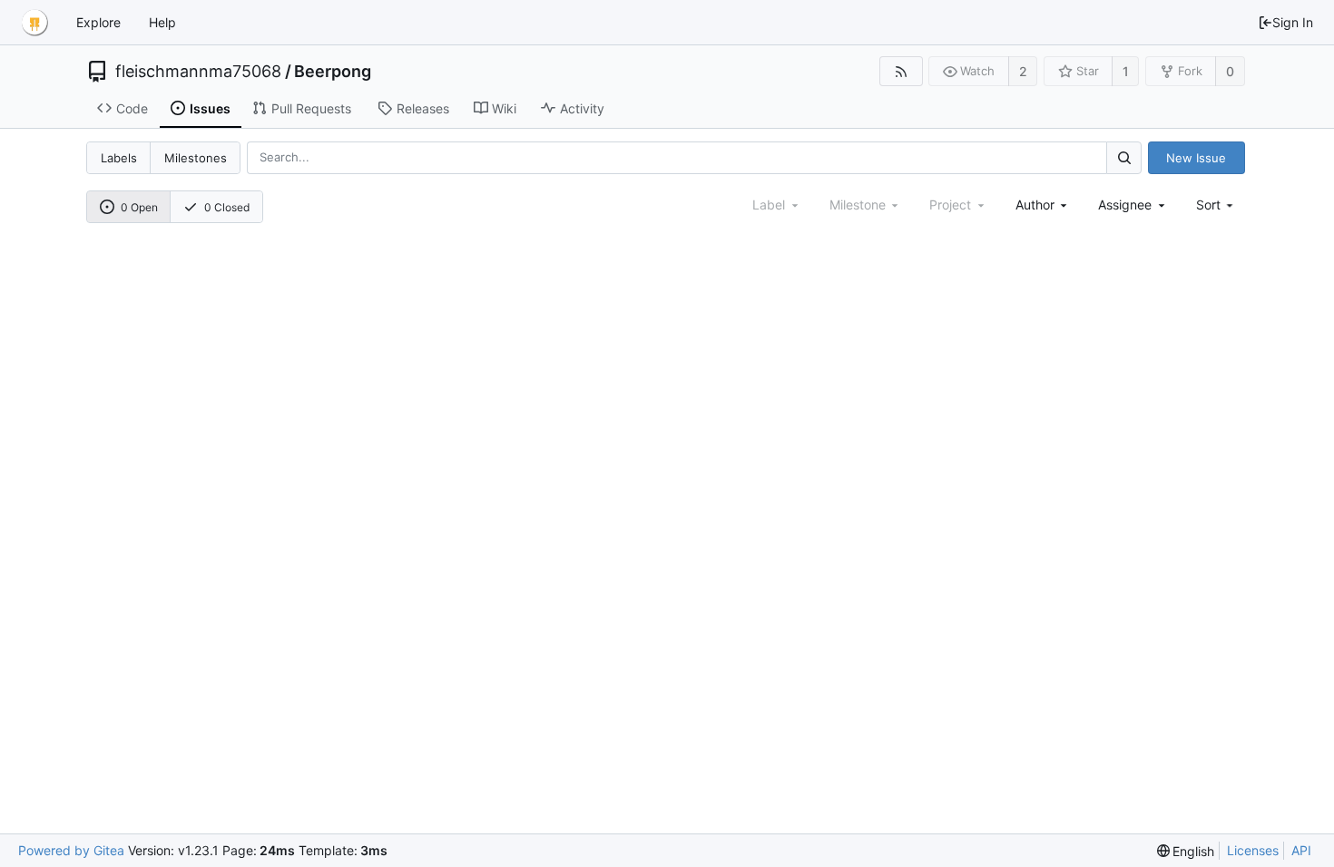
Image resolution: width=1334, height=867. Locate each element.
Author (1034, 204)
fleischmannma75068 (198, 72)
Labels (119, 158)
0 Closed (227, 207)
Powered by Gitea (71, 850)
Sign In (1292, 22)
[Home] (34, 22)
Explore (98, 22)
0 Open (139, 207)
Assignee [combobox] (1125, 204)
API (1301, 850)
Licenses (1253, 850)
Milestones (195, 158)
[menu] (1216, 204)
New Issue (1196, 158)
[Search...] (1123, 157)
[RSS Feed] (900, 71)
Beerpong (332, 72)
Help (162, 22)
